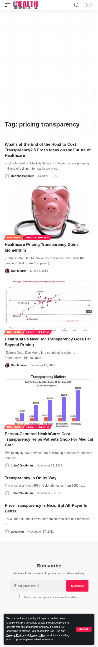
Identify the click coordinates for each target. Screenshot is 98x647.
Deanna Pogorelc (22, 176)
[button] (84, 629)
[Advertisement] (49, 67)
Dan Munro (18, 270)
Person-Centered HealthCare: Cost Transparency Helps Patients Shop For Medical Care (49, 440)
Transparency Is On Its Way (30, 478)
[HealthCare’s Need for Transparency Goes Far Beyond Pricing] (49, 306)
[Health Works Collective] (25, 5)
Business (14, 237)
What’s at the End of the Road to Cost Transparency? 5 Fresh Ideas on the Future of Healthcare (48, 150)
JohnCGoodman (22, 465)
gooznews (17, 531)
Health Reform (37, 237)
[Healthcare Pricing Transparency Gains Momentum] (49, 212)
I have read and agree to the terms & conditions (51, 597)
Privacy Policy (15, 635)
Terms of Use (37, 635)
